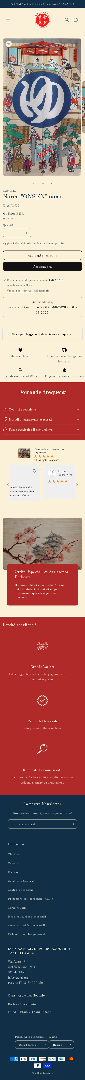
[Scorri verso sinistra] (33, 183)
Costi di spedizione (20, 889)
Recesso (13, 872)
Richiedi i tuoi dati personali (27, 934)
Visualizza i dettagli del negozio (28, 290)
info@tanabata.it (19, 977)
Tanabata (48, 1072)
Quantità (8, 225)
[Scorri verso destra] (51, 183)
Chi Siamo (14, 854)
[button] (8, 19)
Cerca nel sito (17, 907)
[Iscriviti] (72, 824)
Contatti (13, 863)
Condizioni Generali (21, 881)
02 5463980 (17, 972)
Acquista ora (42, 266)
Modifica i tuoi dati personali (27, 916)
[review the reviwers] (25, 471)
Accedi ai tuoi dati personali (26, 925)
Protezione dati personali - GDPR (30, 898)
